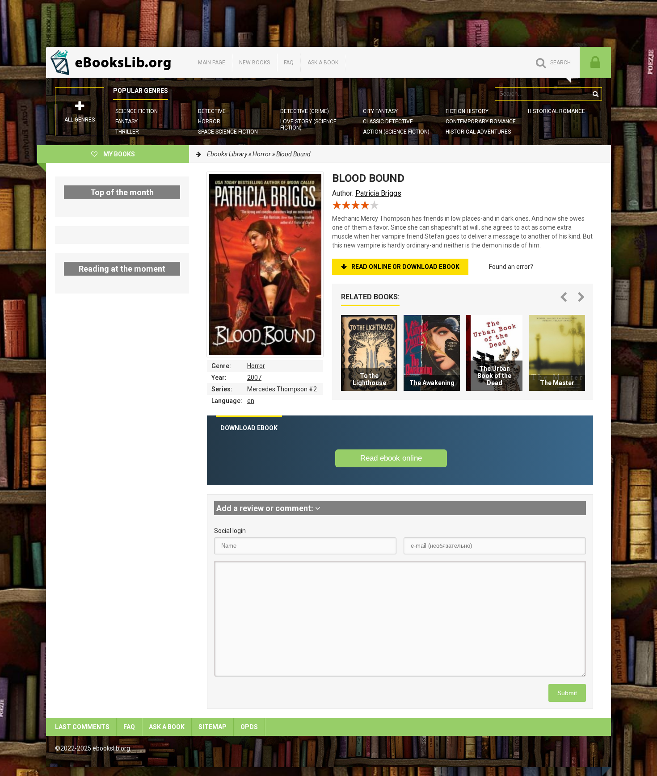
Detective (212, 111)
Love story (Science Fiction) (308, 124)
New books (254, 62)
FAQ (289, 62)
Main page (211, 62)
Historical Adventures (478, 132)
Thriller (127, 132)
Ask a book (322, 62)
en (250, 400)
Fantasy (126, 121)
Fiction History (467, 111)
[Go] (595, 94)
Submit (567, 692)
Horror (209, 121)
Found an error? (511, 266)
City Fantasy (380, 111)
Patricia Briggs (378, 193)
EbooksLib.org (113, 62)
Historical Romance (556, 111)
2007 (254, 377)
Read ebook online (391, 458)
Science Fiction (136, 111)
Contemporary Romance (481, 121)
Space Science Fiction (228, 132)
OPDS (249, 726)
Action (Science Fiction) (396, 132)
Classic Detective (388, 121)
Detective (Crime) (304, 111)
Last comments (82, 726)
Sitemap (212, 726)
